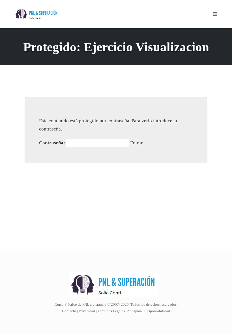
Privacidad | (88, 311)
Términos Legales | (112, 311)
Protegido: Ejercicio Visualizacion (116, 47)
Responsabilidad (157, 311)
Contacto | (70, 311)
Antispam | (135, 311)
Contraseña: (52, 142)
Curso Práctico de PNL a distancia (80, 304)
